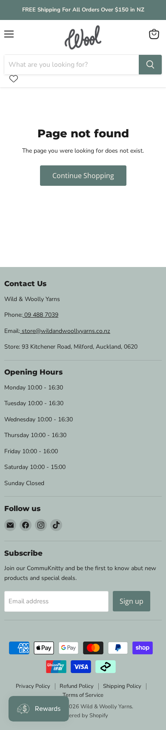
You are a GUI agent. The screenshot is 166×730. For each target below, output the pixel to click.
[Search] (150, 64)
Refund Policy (77, 686)
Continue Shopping (83, 175)
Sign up (131, 601)
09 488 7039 (40, 315)
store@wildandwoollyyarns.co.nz (65, 331)
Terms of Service (83, 695)
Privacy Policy (33, 686)
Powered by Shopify (83, 715)
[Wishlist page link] (13, 78)
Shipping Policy (122, 686)
